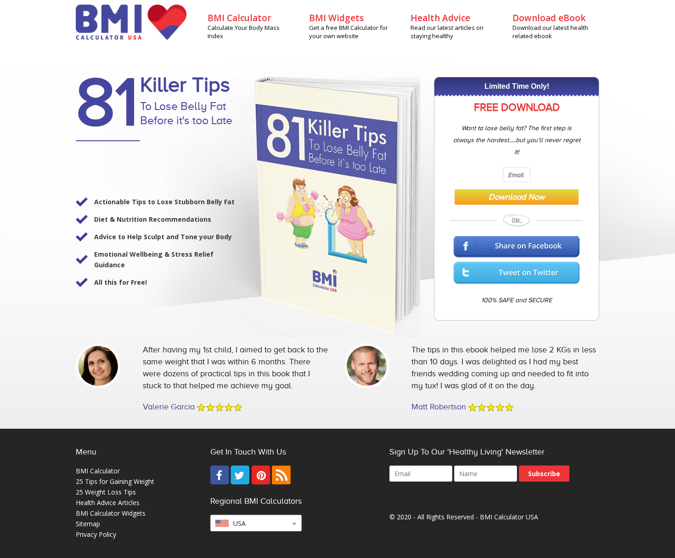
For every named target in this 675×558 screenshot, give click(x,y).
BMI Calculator (239, 18)
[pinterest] (260, 481)
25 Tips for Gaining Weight (115, 481)
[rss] (281, 481)
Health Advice (440, 18)
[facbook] (219, 481)
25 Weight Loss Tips (106, 492)
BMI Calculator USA (509, 516)
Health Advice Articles (108, 502)
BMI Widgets (336, 18)
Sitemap (88, 523)
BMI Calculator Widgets (111, 513)
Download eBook (548, 18)
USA (239, 523)
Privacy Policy (96, 534)
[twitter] (240, 481)
